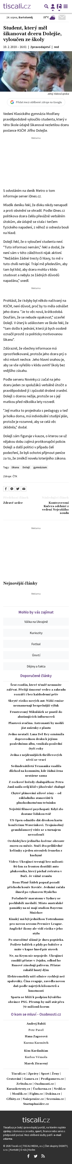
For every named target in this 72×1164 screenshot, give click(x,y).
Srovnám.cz (55, 1099)
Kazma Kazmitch (36, 1043)
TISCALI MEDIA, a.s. (33, 1145)
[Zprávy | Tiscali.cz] (17, 6)
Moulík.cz (19, 1094)
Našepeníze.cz (33, 1099)
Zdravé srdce (13, 503)
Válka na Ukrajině (36, 622)
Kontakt (14, 1149)
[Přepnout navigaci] (53, 6)
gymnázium (40, 467)
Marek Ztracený (36, 1063)
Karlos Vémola (36, 1057)
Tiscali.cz (18, 1074)
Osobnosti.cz (44, 1084)
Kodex (31, 1149)
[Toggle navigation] (65, 6)
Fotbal (36, 644)
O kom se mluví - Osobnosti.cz (36, 1014)
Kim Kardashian (36, 1051)
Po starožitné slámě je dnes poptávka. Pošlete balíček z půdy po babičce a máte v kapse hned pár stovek (36, 944)
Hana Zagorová (36, 1036)
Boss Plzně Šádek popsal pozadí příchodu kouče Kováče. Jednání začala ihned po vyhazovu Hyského (36, 887)
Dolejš (26, 467)
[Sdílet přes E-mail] (23, 488)
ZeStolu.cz (24, 1084)
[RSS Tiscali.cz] (43, 1156)
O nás (23, 1149)
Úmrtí (36, 655)
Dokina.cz (52, 1094)
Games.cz (31, 1079)
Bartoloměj (26, 17)
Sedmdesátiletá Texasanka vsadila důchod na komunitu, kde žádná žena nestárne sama (36, 771)
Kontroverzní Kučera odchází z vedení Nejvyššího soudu (55, 508)
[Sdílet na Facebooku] (5, 488)
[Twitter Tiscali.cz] (36, 1156)
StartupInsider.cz (36, 1104)
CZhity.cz (13, 1099)
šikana (15, 467)
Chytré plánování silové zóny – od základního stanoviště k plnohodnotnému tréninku (36, 798)
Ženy (55, 1074)
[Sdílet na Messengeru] (11, 488)
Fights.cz (36, 1094)
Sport (45, 1074)
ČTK (15, 476)
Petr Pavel (36, 1030)
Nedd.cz (60, 1089)
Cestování (14, 1079)
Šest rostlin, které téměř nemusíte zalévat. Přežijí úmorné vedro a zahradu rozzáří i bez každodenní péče (36, 689)
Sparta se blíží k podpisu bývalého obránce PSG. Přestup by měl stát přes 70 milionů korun (36, 1002)
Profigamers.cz (52, 1079)
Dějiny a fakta (36, 666)
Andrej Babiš (36, 1024)
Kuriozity (36, 633)
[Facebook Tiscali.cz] (28, 1156)
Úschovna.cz (42, 1089)
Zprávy (33, 1074)
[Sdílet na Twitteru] (17, 488)
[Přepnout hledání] (46, 6)
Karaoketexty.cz (18, 1089)
